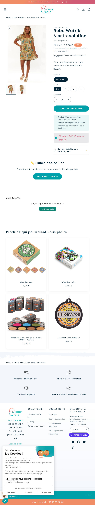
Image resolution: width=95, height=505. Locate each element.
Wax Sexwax (26, 282)
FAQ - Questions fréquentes (56, 432)
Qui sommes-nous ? (35, 426)
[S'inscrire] (86, 430)
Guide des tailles (47, 176)
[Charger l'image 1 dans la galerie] (11, 89)
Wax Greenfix (69, 282)
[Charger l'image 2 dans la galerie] (21, 89)
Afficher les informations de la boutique (71, 127)
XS (57, 89)
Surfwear (53, 414)
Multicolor (60, 79)
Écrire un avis (47, 209)
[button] (5, 9)
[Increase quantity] (91, 495)
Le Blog (30, 422)
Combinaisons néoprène (55, 424)
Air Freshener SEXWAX (69, 338)
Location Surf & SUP (34, 415)
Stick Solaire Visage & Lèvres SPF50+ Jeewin (26, 339)
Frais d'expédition (72, 49)
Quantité (57, 94)
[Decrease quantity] (86, 495)
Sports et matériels (57, 419)
